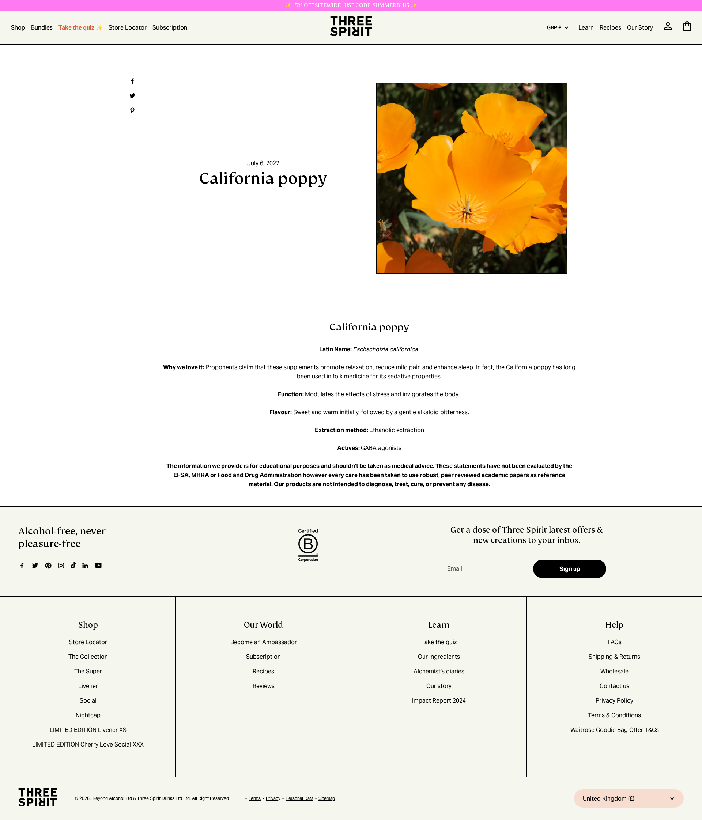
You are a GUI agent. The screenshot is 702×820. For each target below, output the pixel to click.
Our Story (640, 27)
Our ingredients (439, 657)
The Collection (88, 657)
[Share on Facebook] (131, 81)
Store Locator (128, 27)
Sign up (569, 569)
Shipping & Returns (614, 657)
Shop (18, 27)
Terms (255, 798)
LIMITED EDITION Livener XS (88, 730)
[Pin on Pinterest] (131, 110)
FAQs (615, 642)
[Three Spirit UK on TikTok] (73, 565)
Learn (586, 27)
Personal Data (299, 798)
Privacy (273, 798)
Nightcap (88, 715)
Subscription (169, 27)
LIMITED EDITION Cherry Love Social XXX (88, 744)
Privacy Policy (614, 700)
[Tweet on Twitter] (131, 95)
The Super (88, 671)
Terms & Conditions (614, 715)
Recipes (610, 27)
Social (88, 700)
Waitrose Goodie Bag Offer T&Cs (614, 730)
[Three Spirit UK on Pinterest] (48, 565)
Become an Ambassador (263, 642)
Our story (439, 686)
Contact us (614, 686)
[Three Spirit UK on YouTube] (98, 565)
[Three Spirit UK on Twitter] (35, 565)
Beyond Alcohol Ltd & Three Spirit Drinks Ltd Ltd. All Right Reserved (161, 798)
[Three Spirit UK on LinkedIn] (86, 565)
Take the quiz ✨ (80, 27)
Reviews (264, 686)
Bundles (42, 27)
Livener (88, 686)
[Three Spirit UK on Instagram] (61, 565)
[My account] (668, 28)
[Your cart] (687, 29)
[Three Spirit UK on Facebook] (22, 565)
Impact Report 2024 (439, 700)
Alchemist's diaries (439, 671)
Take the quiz (439, 642)
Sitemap (326, 798)
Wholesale (614, 671)
